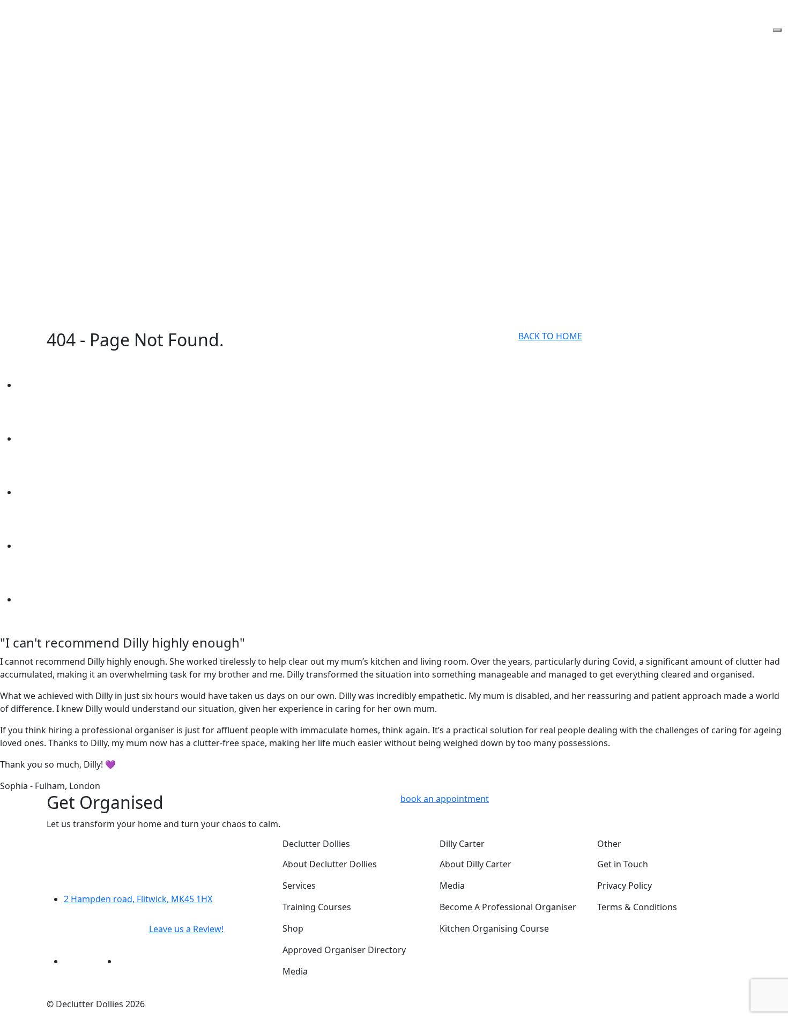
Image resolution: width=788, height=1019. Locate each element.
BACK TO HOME (550, 336)
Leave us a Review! (186, 929)
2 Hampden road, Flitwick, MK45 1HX (138, 899)
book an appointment (444, 799)
